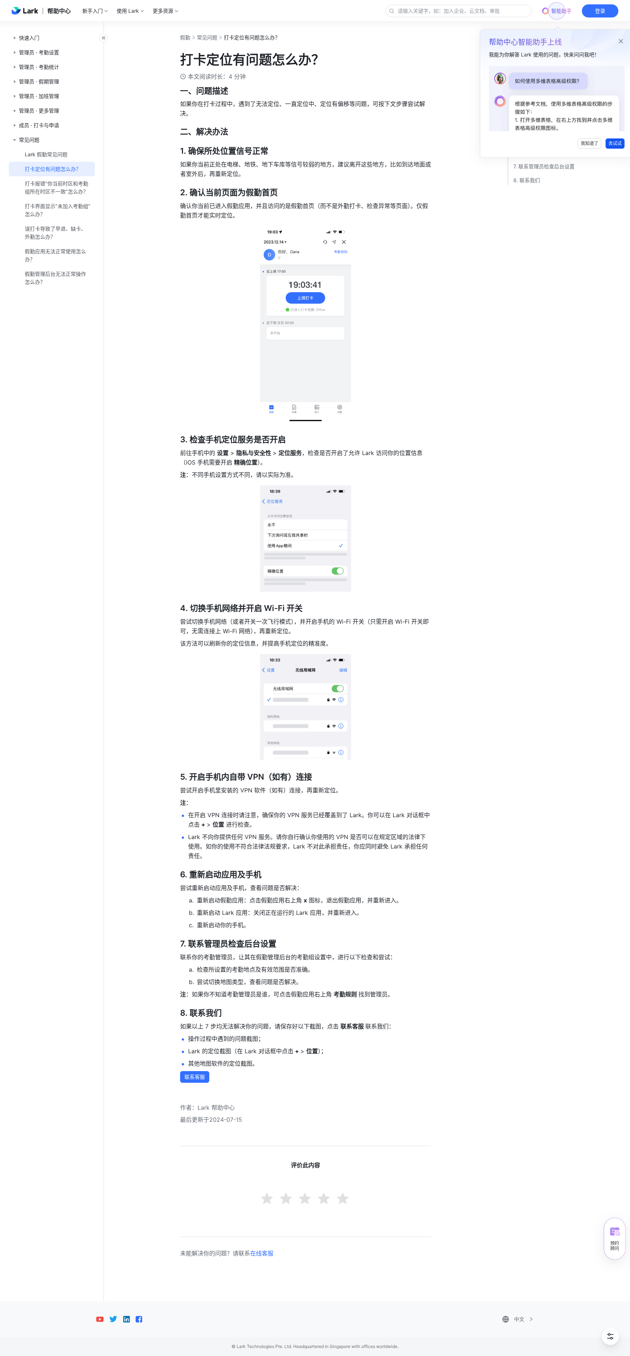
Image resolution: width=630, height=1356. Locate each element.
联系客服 (194, 1077)
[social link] (102, 1319)
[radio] (267, 1199)
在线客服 (261, 1253)
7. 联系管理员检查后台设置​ (544, 166)
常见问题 (207, 37)
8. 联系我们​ (526, 180)
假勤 (185, 37)
